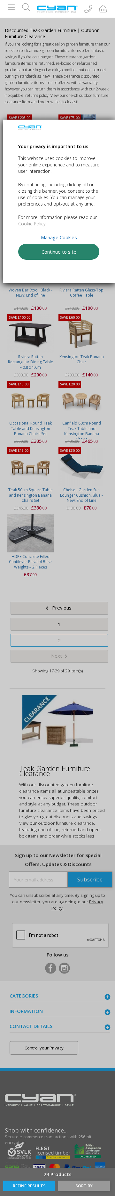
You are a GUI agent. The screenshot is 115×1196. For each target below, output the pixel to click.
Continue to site (58, 251)
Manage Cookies (59, 237)
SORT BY (84, 1186)
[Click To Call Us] (88, 9)
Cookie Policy (31, 224)
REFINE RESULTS (29, 1186)
